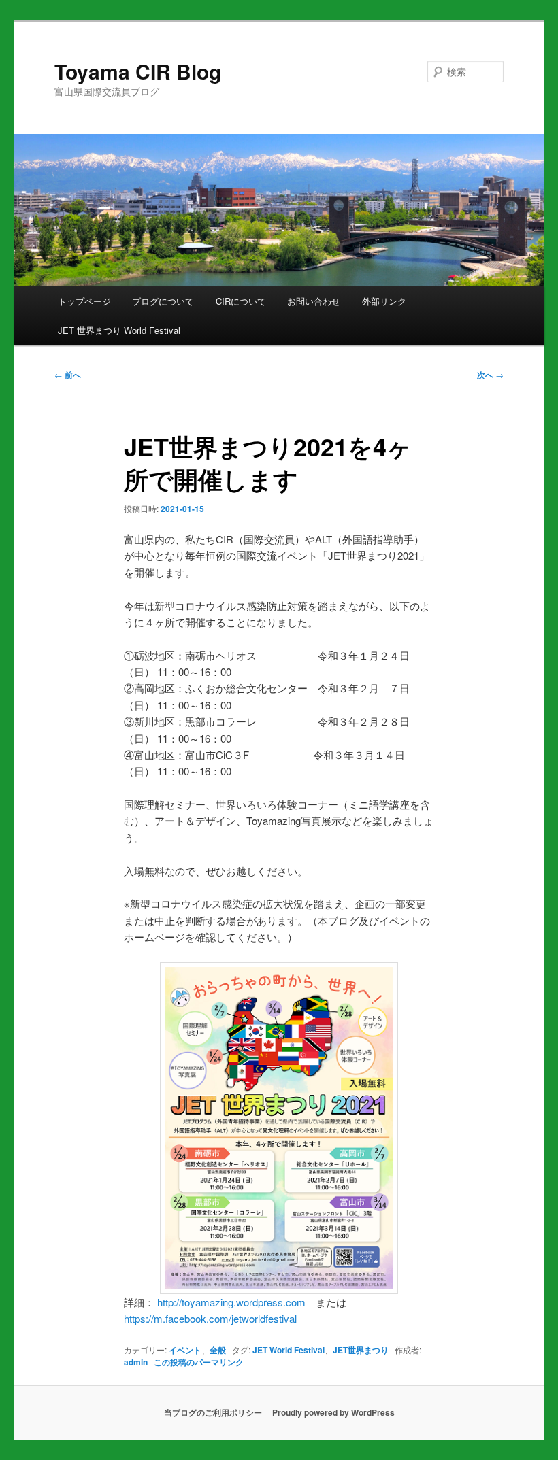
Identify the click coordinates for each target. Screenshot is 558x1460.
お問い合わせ (313, 300)
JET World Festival (288, 1350)
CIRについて (241, 300)
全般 (218, 1350)
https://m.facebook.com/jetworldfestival (210, 1318)
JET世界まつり (361, 1350)
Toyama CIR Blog (137, 71)
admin (136, 1362)
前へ (67, 375)
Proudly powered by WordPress (333, 1412)
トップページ (84, 300)
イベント (185, 1350)
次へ (490, 375)
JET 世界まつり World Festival (119, 330)
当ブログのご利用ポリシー (213, 1412)
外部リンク (384, 300)
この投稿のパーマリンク (199, 1362)
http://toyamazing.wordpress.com (231, 1302)
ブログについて (163, 300)
